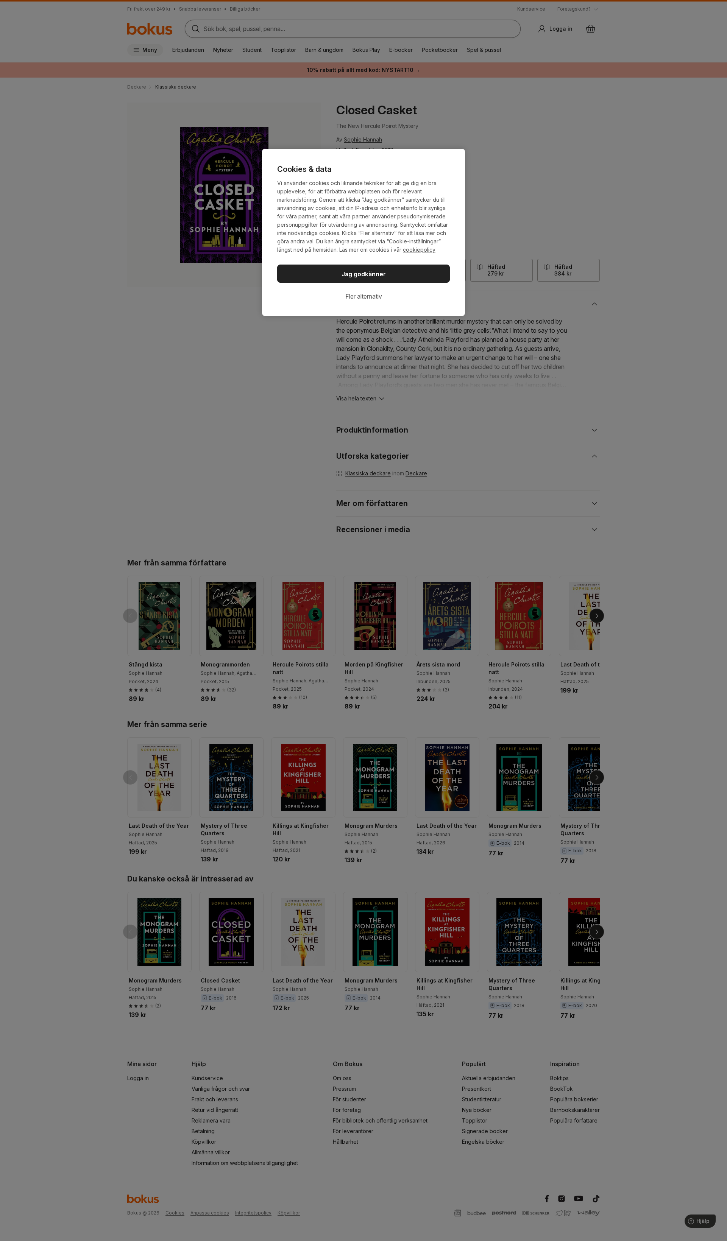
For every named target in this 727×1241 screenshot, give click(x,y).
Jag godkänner (364, 274)
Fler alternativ (363, 296)
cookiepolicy (419, 249)
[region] (363, 232)
